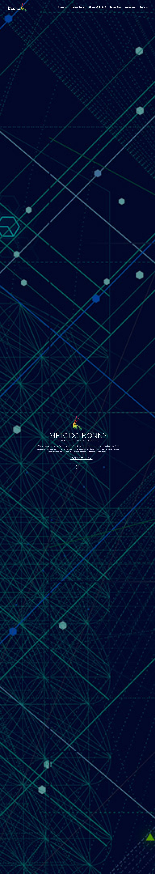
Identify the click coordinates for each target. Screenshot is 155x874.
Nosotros (62, 7)
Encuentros (115, 7)
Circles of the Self (97, 7)
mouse (78, 467)
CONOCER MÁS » (81, 458)
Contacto (144, 7)
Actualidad (130, 7)
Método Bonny (78, 7)
